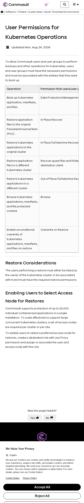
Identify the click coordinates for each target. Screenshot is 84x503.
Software (11, 11)
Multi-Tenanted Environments (62, 11)
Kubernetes (35, 11)
